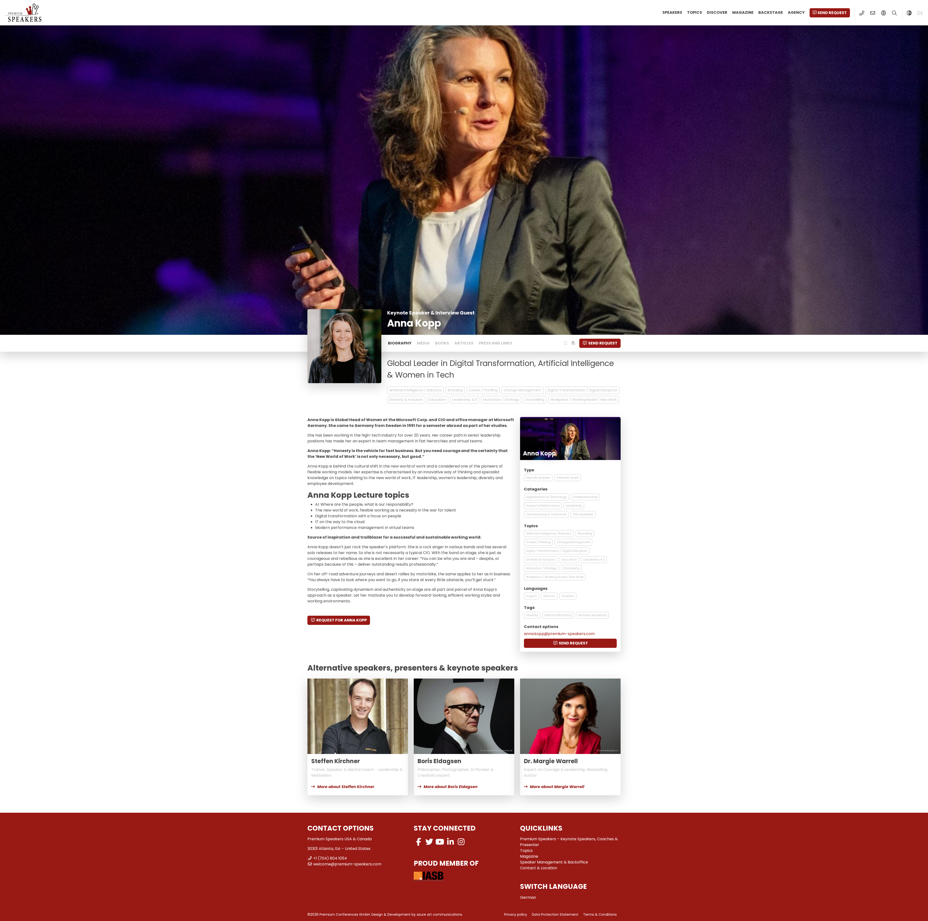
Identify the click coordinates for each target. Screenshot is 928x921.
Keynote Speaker (538, 477)
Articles (463, 343)
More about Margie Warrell (557, 786)
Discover (717, 12)
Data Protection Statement (555, 914)
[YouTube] (440, 841)
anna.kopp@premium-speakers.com (559, 633)
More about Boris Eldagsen (451, 786)
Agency (796, 12)
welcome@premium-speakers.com (347, 864)
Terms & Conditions (600, 914)
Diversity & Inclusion (406, 399)
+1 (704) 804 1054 (330, 858)
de (920, 13)
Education (437, 399)
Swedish (568, 596)
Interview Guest (568, 477)
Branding (455, 390)
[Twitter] (429, 841)
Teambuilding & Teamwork (546, 514)
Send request (832, 12)
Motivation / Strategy (501, 399)
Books (442, 343)
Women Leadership (592, 615)
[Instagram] (461, 841)
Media (423, 343)
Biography (400, 343)
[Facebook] (418, 841)
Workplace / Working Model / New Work (584, 399)
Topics (694, 12)
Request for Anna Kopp (341, 620)
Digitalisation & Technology (546, 497)
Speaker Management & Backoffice (554, 862)
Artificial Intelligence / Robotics (415, 390)
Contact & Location (538, 868)
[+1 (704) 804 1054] (862, 13)
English (531, 596)
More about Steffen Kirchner (345, 786)
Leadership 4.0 (464, 399)
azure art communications (439, 914)
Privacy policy (515, 914)
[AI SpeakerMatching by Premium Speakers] (883, 13)
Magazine (743, 12)
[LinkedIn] (450, 841)
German (549, 596)
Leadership (574, 506)
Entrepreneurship (585, 497)
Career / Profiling (483, 390)
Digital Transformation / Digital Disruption (582, 390)
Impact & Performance (542, 506)
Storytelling (534, 399)
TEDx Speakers (583, 514)
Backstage (770, 12)
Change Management (522, 390)
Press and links (495, 343)
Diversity (532, 615)
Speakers (672, 12)
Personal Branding (558, 615)
